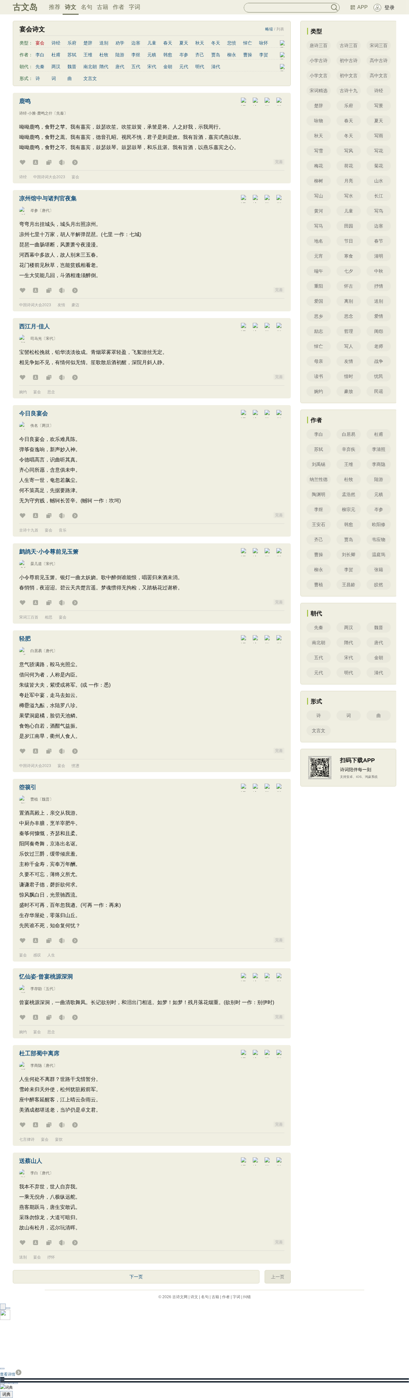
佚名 (34, 425)
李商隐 (36, 1065)
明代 (199, 66)
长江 (378, 195)
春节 (378, 241)
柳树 (318, 180)
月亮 (348, 180)
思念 (51, 392)
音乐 (62, 530)
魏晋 (71, 66)
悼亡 (247, 42)
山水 (378, 180)
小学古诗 (319, 60)
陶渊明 (318, 494)
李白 (39, 54)
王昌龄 (348, 584)
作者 (118, 7)
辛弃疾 (348, 449)
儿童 (151, 42)
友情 (61, 305)
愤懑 (75, 765)
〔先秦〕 (60, 113)
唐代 (119, 66)
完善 (279, 162)
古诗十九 (349, 90)
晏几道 (36, 564)
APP (362, 7)
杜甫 (55, 54)
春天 (167, 42)
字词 (134, 7)
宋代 (151, 66)
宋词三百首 (28, 617)
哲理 (348, 331)
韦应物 (378, 539)
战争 (378, 361)
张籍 (378, 569)
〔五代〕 (49, 989)
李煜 (135, 54)
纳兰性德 (319, 479)
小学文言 (319, 75)
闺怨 (378, 331)
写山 (318, 195)
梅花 (318, 165)
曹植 (34, 799)
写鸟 (378, 210)
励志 (318, 331)
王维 (87, 54)
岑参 (183, 54)
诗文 (70, 7)
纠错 (247, 1297)
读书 (318, 376)
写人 (348, 346)
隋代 (103, 66)
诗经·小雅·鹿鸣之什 (35, 113)
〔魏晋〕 (45, 799)
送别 (103, 42)
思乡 (318, 316)
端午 (318, 271)
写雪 (318, 150)
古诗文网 (180, 1297)
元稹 (151, 54)
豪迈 (75, 305)
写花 (378, 150)
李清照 (378, 449)
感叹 (37, 955)
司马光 (36, 338)
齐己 (199, 54)
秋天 (199, 42)
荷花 (348, 165)
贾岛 (215, 54)
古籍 (102, 7)
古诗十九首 (28, 530)
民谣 (378, 391)
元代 (183, 66)
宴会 (75, 177)
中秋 (378, 271)
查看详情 (7, 1374)
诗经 (55, 42)
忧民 (378, 376)
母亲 (318, 361)
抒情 (378, 286)
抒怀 (51, 1257)
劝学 (119, 42)
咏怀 (263, 42)
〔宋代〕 (49, 338)
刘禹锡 (318, 464)
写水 (348, 195)
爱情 (378, 316)
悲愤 (231, 42)
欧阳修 (378, 524)
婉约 (23, 392)
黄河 (318, 210)
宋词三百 (379, 45)
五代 (135, 66)
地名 (318, 241)
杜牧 (103, 54)
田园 (348, 225)
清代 (215, 66)
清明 (378, 256)
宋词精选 (319, 90)
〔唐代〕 (45, 210)
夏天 (183, 42)
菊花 (378, 165)
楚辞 (87, 42)
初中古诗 (349, 60)
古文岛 (25, 7)
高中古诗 (379, 60)
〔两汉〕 (45, 425)
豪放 (348, 391)
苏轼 (71, 54)
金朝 (167, 66)
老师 (378, 346)
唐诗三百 (319, 45)
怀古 (348, 286)
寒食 (348, 256)
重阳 (318, 286)
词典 (6, 1394)
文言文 (90, 78)
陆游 (119, 54)
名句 (86, 7)
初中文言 (349, 75)
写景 (378, 105)
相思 (48, 617)
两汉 (55, 66)
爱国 (318, 301)
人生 (51, 955)
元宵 (318, 256)
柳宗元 (348, 509)
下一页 (136, 1276)
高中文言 (379, 75)
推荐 (54, 7)
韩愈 (167, 54)
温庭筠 (378, 554)
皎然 (378, 584)
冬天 (215, 42)
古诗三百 (349, 45)
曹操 (247, 54)
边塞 (135, 42)
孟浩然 (348, 494)
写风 (348, 150)
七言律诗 (27, 1139)
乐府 (71, 42)
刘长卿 (348, 554)
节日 (348, 241)
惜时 (348, 376)
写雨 (378, 135)
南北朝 (90, 66)
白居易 (36, 651)
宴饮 (59, 1139)
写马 (318, 225)
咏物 (318, 120)
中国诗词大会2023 (49, 177)
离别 (348, 301)
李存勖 (36, 989)
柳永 (231, 54)
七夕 (348, 271)
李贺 (263, 54)
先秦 (39, 66)
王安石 (318, 524)
